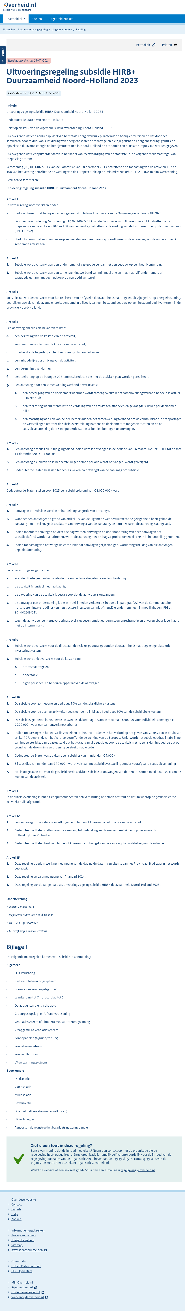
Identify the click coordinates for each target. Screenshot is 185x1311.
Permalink (143, 45)
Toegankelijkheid (22, 1240)
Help (14, 1214)
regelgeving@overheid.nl (138, 1170)
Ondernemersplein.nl (25, 1292)
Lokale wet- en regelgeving (33, 29)
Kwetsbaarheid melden (27, 1250)
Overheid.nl (14, 20)
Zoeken (37, 19)
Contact (16, 1204)
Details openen (3, 55)
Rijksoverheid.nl (22, 1287)
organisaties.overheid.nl (93, 1163)
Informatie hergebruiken (28, 1230)
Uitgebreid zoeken (62, 29)
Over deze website (23, 1200)
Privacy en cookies (23, 1235)
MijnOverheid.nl (22, 1282)
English (16, 1209)
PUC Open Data (21, 1271)
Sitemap (17, 1245)
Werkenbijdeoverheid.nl (27, 1297)
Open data (18, 1261)
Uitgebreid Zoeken (61, 19)
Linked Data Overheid (26, 1266)
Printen (167, 45)
